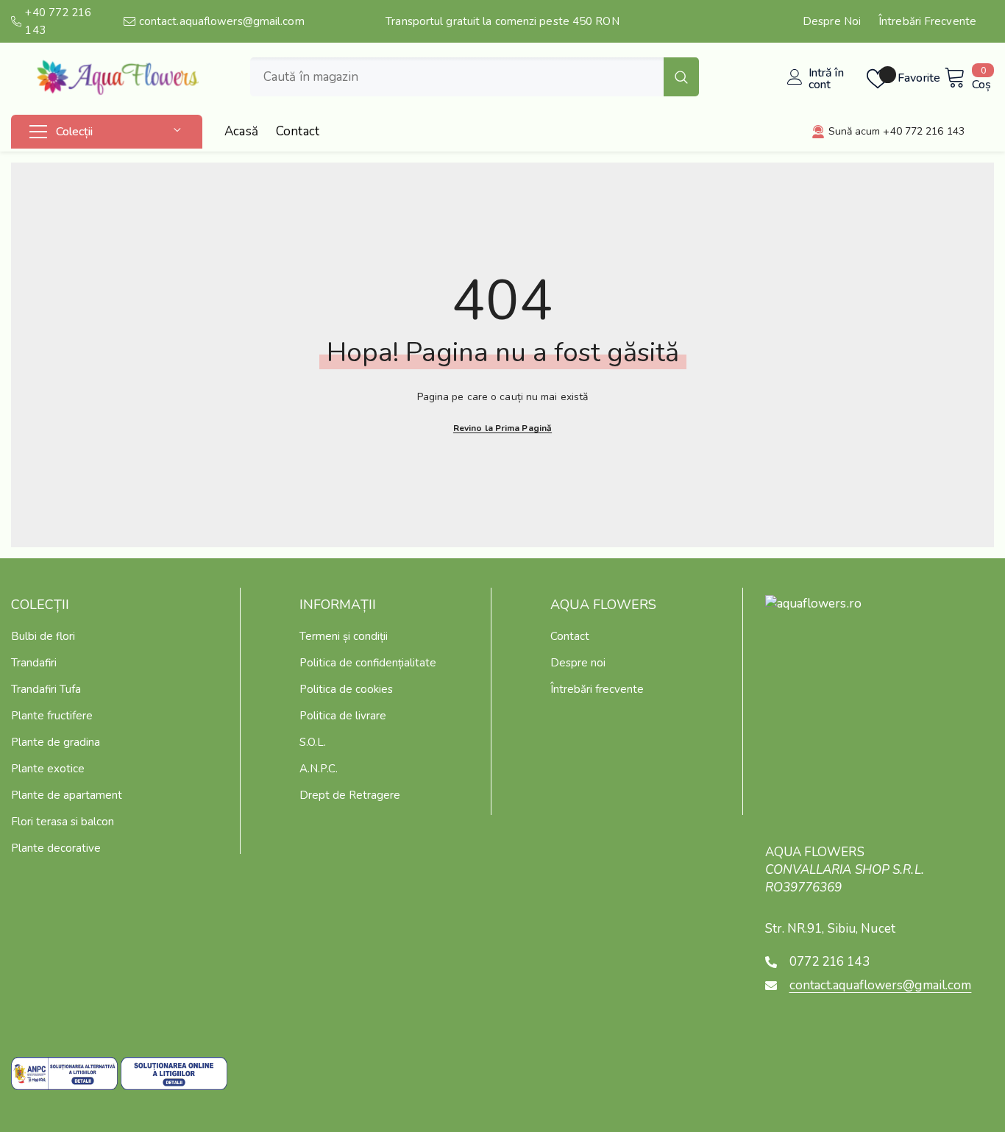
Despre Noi (832, 21)
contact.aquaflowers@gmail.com (222, 21)
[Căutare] (474, 76)
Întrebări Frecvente (927, 21)
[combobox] (457, 76)
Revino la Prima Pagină (502, 428)
